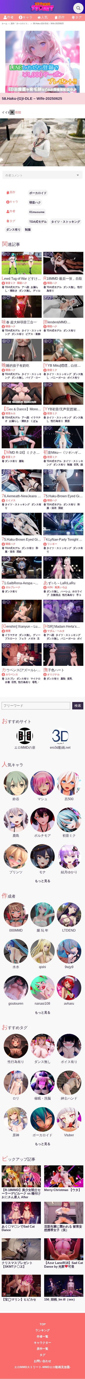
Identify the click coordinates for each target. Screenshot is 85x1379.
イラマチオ (11, 635)
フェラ (22, 638)
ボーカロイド (38, 193)
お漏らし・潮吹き (19, 421)
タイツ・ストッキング (65, 221)
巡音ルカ (10, 413)
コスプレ (10, 678)
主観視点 (56, 595)
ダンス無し (25, 290)
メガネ (31, 638)
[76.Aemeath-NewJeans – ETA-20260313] (5, 500)
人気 (44, 17)
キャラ (27, 17)
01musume (37, 212)
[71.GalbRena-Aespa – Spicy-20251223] (5, 587)
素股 (67, 421)
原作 (61, 17)
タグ (78, 17)
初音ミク (10, 283)
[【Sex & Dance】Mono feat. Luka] (5, 413)
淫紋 (60, 508)
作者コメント (14, 175)
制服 (28, 229)
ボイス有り (73, 377)
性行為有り (57, 421)
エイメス (10, 500)
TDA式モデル (38, 221)
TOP (43, 1324)
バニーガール (58, 377)
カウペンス (12, 674)
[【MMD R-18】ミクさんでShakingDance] (5, 457)
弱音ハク (35, 202)
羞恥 (21, 461)
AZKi (50, 587)
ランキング (42, 1330)
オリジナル (53, 674)
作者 (10, 17)
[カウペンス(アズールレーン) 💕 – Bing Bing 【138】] (5, 674)
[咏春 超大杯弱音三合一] (5, 326)
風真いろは (61, 587)
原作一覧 (42, 1348)
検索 (77, 705)
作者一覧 (42, 1336)
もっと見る (42, 881)
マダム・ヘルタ (56, 630)
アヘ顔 (25, 287)
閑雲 (8, 630)
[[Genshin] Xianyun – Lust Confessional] (5, 630)
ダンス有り (13, 229)
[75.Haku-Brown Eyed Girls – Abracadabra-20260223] (5, 544)
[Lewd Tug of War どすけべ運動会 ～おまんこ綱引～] (5, 283)
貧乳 (69, 678)
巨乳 (76, 464)
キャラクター (42, 1342)
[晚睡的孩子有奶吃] (5, 370)
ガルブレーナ (13, 587)
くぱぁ (34, 421)
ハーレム (66, 591)
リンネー (52, 544)
